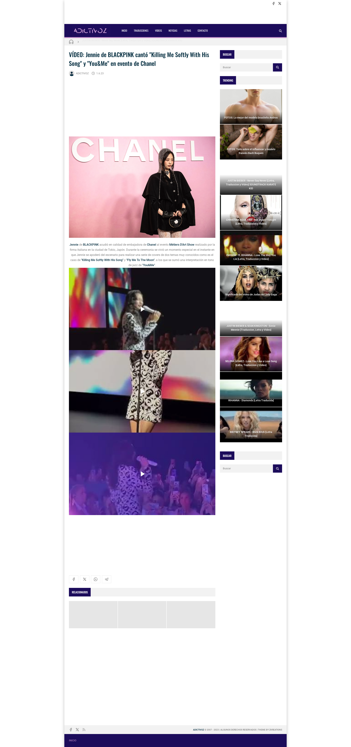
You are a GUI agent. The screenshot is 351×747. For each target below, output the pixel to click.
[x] (279, 3)
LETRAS (187, 30)
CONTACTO (203, 30)
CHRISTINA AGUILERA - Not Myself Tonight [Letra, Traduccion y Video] (121, 41)
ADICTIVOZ (82, 73)
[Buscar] (280, 31)
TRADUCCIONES (141, 30)
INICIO (124, 30)
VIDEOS (158, 30)
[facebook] (273, 3)
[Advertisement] (175, 15)
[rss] (84, 729)
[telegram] (106, 579)
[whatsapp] (95, 579)
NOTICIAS (173, 30)
